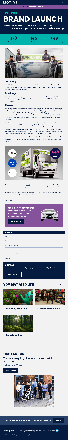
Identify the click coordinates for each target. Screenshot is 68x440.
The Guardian (15, 131)
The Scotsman (42, 117)
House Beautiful (51, 131)
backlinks (55, 99)
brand (28, 185)
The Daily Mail (29, 117)
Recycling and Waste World (35, 139)
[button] (62, 2)
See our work (13, 275)
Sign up (58, 420)
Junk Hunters (28, 85)
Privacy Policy (29, 435)
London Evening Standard (18, 133)
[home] (31, 2)
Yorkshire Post (32, 133)
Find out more (16, 222)
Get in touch (11, 371)
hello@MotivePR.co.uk (13, 365)
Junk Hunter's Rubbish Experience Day (20, 125)
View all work (60, 285)
